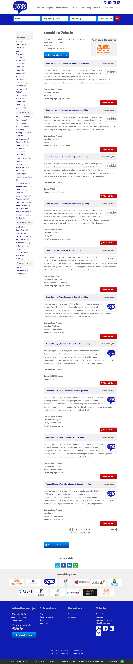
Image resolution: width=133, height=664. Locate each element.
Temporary (20, 274)
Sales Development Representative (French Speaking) (67, 157)
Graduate (19, 151)
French (18, 60)
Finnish (19, 57)
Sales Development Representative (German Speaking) (67, 203)
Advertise (98, 8)
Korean (18, 76)
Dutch (18, 51)
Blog (89, 8)
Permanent (20, 270)
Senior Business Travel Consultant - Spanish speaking (67, 297)
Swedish (19, 105)
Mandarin (19, 86)
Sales (18, 193)
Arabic (18, 41)
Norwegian (20, 89)
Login (70, 614)
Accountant (20, 123)
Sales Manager (21, 205)
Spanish (19, 101)
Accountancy (21, 120)
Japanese (19, 73)
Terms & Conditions (70, 653)
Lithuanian (20, 82)
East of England (22, 236)
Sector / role (101, 614)
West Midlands (21, 243)
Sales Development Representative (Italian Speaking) (67, 110)
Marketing (20, 174)
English (19, 54)
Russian (19, 98)
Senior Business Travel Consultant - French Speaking (66, 437)
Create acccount (46, 617)
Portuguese (20, 95)
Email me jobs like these (57, 55)
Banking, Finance (22, 132)
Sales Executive (22, 202)
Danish (18, 48)
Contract (19, 267)
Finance (19, 148)
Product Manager (22, 186)
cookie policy (113, 661)
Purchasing (20, 189)
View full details (109, 102)
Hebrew (19, 67)
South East (20, 230)
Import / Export (22, 158)
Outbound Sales (22, 183)
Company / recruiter (104, 620)
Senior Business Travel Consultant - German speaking (67, 390)
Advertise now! (25, 635)
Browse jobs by (78, 8)
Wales (18, 258)
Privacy (81, 653)
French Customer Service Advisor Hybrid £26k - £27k (66, 250)
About (58, 653)
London (19, 227)
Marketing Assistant (24, 177)
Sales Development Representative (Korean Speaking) (67, 63)
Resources (44, 623)
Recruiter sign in (111, 8)
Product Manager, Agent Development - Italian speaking (68, 344)
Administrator (21, 126)
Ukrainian (19, 108)
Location (99, 617)
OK (122, 661)
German (19, 63)
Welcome (40, 8)
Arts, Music (20, 129)
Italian (18, 70)
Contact (52, 653)
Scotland (19, 255)
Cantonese (20, 44)
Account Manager (22, 117)
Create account (62, 8)
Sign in (50, 8)
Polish (18, 92)
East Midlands (21, 239)
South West (20, 233)
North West (20, 252)
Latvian (19, 79)
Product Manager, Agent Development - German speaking (68, 484)
